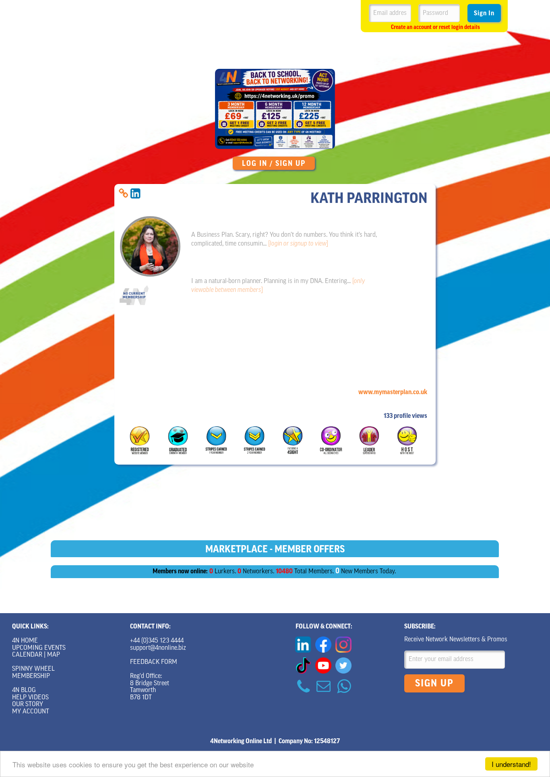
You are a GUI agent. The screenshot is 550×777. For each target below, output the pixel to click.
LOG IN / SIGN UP (274, 163)
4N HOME (25, 641)
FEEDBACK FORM (153, 662)
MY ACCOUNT (30, 712)
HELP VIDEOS (30, 697)
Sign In (484, 13)
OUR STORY (27, 704)
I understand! (511, 764)
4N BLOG (24, 690)
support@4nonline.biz (158, 648)
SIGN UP (434, 683)
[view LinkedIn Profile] (135, 193)
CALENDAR (27, 655)
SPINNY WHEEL (33, 669)
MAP (53, 655)
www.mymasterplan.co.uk (392, 392)
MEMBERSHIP (31, 676)
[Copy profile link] (123, 193)
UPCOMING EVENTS (39, 648)
